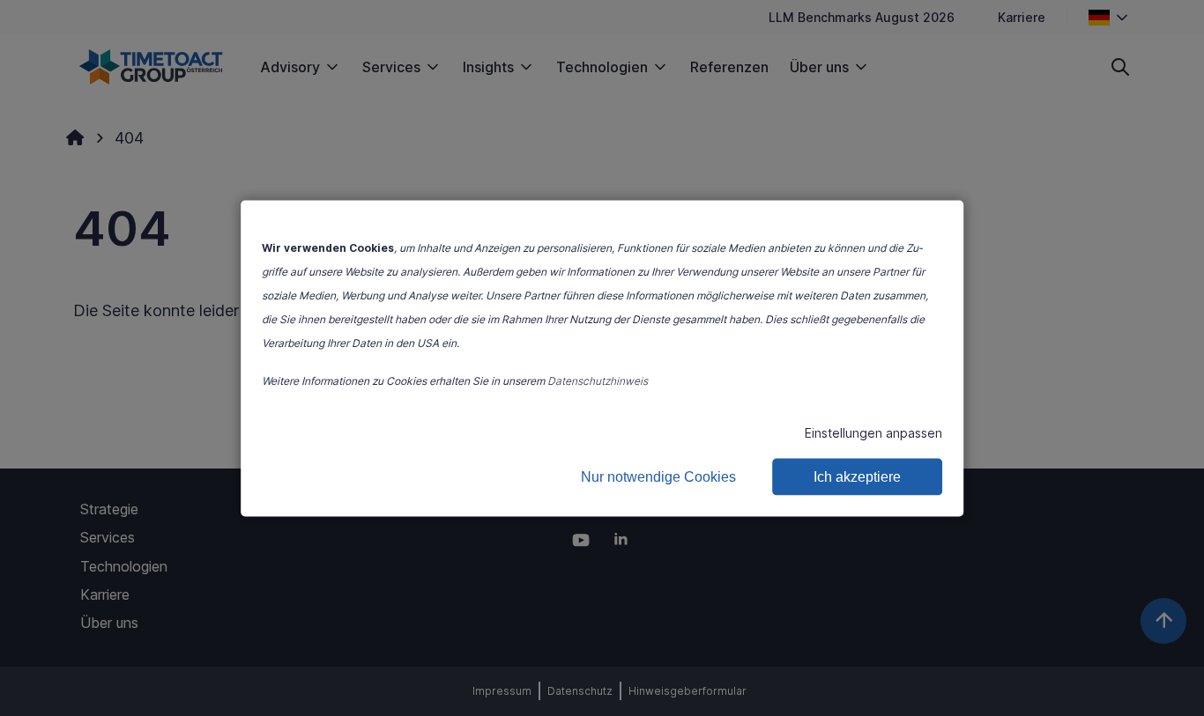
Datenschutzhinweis (597, 380)
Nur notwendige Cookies (658, 476)
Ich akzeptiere (857, 476)
